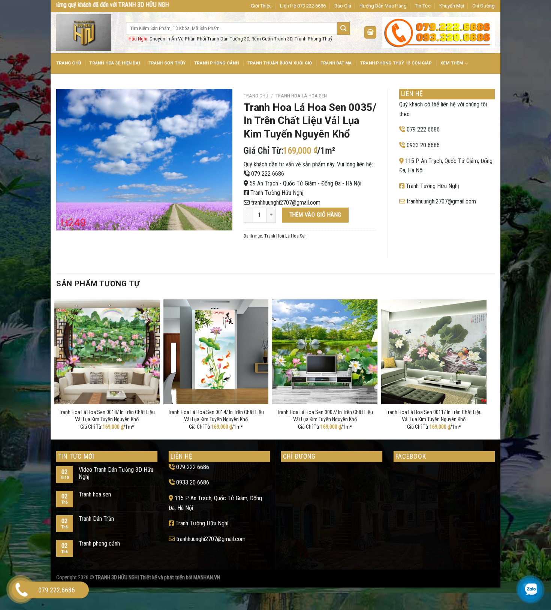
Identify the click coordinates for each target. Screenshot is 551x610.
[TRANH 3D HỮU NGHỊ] (85, 32)
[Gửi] (343, 28)
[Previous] (56, 368)
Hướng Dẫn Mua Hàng (383, 6)
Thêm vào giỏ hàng (315, 214)
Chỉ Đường (483, 6)
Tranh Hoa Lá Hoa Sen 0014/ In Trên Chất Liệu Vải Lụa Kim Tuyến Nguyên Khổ (216, 416)
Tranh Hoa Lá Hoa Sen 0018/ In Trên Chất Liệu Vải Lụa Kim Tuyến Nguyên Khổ (107, 416)
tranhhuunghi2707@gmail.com (285, 202)
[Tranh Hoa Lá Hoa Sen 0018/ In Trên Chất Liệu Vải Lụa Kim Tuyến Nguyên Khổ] (107, 352)
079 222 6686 (267, 173)
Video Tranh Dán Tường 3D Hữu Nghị (116, 473)
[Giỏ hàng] (370, 32)
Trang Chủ (68, 63)
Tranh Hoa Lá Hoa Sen (301, 96)
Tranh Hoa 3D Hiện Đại (114, 63)
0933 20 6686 (423, 145)
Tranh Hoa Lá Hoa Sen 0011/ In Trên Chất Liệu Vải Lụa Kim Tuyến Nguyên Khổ (434, 416)
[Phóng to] (66, 221)
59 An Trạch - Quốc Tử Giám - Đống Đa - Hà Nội (305, 183)
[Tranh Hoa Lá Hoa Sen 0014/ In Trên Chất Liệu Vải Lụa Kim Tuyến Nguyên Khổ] (216, 352)
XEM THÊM (451, 63)
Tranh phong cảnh (99, 543)
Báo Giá (342, 6)
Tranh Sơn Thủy (167, 63)
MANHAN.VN (206, 577)
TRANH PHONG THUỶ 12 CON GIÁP (396, 63)
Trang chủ (256, 96)
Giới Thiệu (261, 6)
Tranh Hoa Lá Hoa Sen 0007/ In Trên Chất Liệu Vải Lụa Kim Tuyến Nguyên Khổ (325, 416)
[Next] (484, 368)
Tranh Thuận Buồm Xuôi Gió (279, 63)
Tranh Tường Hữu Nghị (277, 192)
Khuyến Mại (451, 6)
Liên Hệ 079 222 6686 (303, 6)
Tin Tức (423, 6)
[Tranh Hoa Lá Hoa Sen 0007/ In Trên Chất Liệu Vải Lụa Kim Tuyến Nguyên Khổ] (324, 352)
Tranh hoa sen (95, 494)
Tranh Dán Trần (96, 518)
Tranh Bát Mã (336, 63)
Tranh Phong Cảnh (216, 63)
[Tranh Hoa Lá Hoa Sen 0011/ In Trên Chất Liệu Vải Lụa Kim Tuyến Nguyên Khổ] (434, 352)
